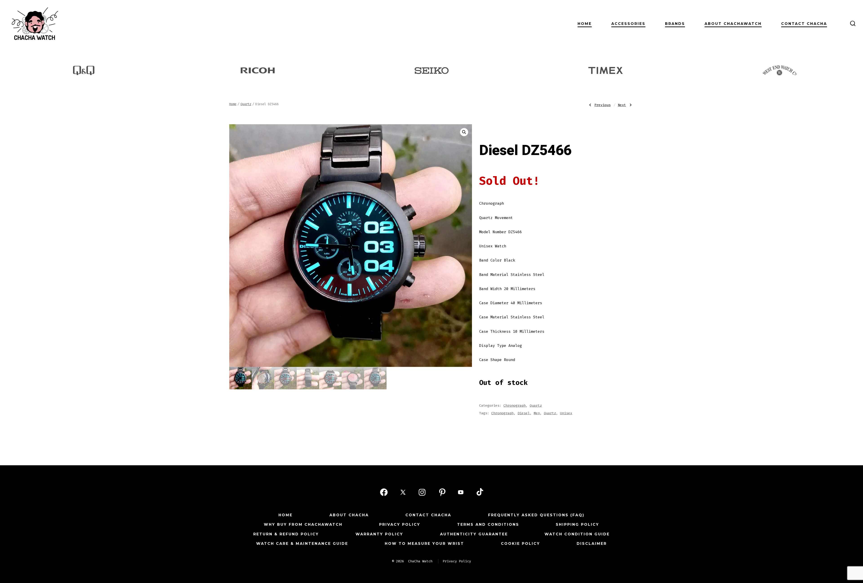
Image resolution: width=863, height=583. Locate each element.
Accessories (628, 24)
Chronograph (514, 405)
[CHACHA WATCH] (70, 23)
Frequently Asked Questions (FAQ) (536, 515)
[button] (464, 132)
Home (585, 24)
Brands (675, 24)
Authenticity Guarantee (474, 534)
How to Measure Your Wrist (424, 543)
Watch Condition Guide (577, 534)
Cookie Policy (520, 543)
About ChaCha (349, 515)
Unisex (566, 413)
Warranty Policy (379, 534)
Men (537, 413)
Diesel (524, 413)
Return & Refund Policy (286, 534)
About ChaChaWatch (733, 24)
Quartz (245, 104)
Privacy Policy (399, 524)
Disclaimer (592, 543)
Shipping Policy (577, 524)
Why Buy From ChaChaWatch (303, 524)
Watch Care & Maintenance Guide (302, 543)
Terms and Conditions (488, 524)
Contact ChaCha (804, 24)
